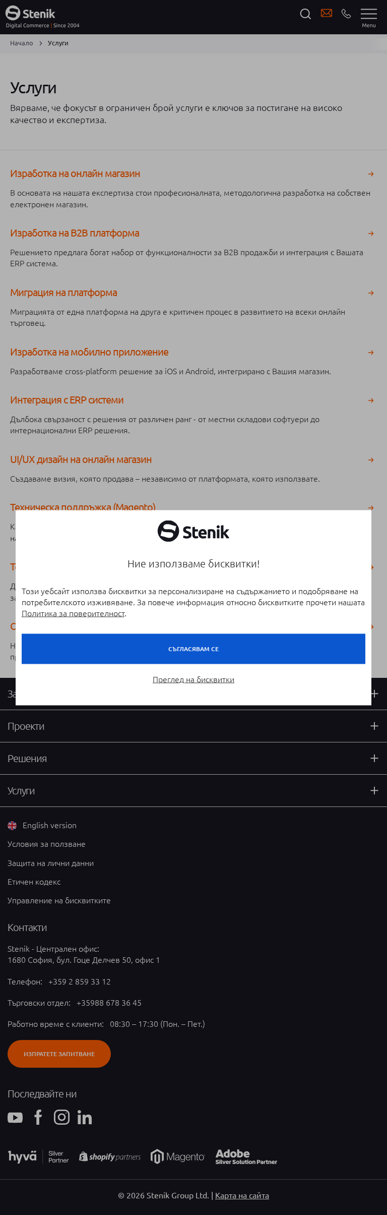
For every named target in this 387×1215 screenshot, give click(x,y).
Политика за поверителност (73, 612)
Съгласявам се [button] (193, 648)
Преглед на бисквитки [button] (193, 678)
